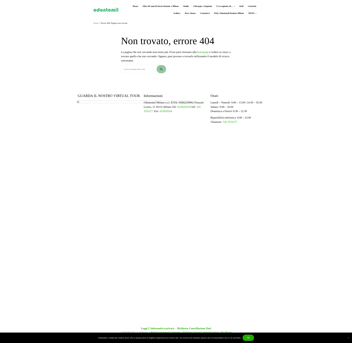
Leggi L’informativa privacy (157, 328)
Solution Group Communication (201, 332)
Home (96, 23)
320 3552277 (230, 121)
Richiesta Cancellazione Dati (194, 328)
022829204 (183, 106)
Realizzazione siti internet (165, 332)
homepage (203, 51)
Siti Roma (226, 332)
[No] (348, 337)
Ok (248, 338)
